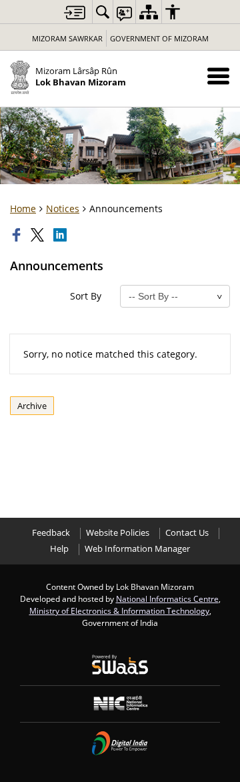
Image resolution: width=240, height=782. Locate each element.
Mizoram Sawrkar (67, 38)
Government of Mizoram (159, 38)
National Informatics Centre (167, 598)
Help (59, 548)
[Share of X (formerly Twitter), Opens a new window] (39, 235)
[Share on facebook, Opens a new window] (18, 235)
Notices (62, 208)
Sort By (85, 296)
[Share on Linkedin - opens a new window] (61, 235)
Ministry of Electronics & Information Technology (119, 610)
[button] (218, 75)
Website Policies (117, 532)
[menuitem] (103, 11)
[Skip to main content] (74, 12)
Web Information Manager (137, 548)
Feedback (51, 532)
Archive (32, 406)
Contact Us (187, 532)
